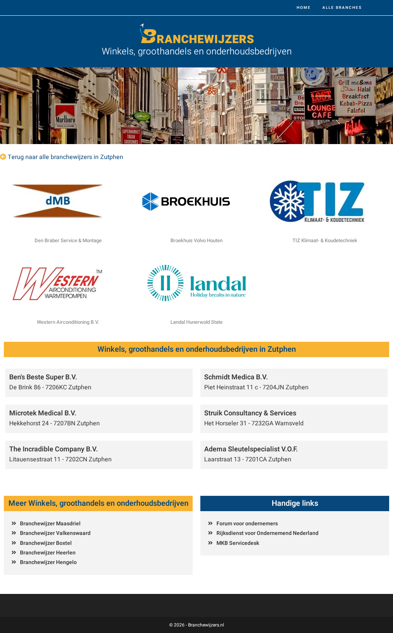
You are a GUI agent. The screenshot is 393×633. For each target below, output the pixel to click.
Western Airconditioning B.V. (68, 322)
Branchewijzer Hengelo (48, 562)
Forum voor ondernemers (247, 524)
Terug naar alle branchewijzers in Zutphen (65, 157)
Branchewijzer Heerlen (48, 553)
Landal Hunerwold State (196, 322)
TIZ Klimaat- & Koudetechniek (324, 240)
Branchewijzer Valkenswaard (55, 533)
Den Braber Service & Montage (68, 240)
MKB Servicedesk (237, 543)
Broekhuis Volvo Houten (196, 240)
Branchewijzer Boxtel (46, 543)
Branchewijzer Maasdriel (50, 524)
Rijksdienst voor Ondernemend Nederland (267, 533)
